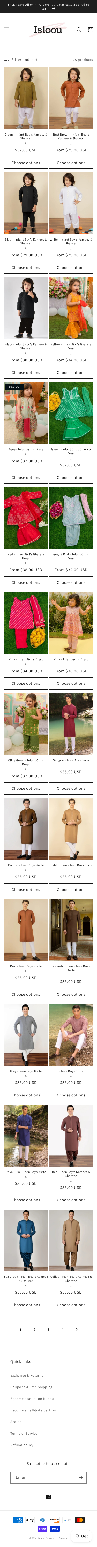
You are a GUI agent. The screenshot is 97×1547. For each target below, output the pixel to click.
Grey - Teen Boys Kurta (26, 1071)
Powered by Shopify (57, 1537)
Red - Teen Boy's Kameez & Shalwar (71, 1174)
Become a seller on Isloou (32, 1398)
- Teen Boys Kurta (71, 1071)
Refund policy (21, 1445)
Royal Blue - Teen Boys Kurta (26, 1172)
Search (16, 1421)
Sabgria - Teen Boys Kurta (71, 760)
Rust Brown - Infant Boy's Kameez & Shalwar (71, 136)
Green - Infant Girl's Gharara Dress (71, 451)
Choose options (26, 162)
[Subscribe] (80, 1478)
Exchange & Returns (26, 1375)
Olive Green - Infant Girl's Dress (26, 762)
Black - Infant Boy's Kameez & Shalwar (26, 241)
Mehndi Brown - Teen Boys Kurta (71, 968)
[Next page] (76, 1329)
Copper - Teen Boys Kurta (26, 865)
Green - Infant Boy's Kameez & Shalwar (26, 136)
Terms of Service (24, 1433)
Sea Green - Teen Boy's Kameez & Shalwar (26, 1279)
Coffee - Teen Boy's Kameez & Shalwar (71, 1279)
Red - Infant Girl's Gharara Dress (26, 556)
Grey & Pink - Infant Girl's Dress (71, 556)
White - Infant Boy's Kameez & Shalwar (71, 241)
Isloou (41, 1537)
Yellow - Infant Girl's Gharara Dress (71, 346)
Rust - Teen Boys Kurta (26, 966)
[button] (6, 29)
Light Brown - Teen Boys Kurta (71, 865)
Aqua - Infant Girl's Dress (26, 449)
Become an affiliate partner (33, 1410)
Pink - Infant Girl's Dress (26, 659)
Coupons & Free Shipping (31, 1386)
